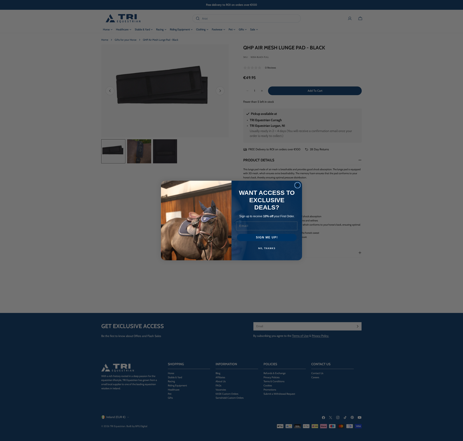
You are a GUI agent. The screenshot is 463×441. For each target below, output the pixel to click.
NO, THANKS (266, 248)
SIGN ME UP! (267, 237)
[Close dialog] (297, 185)
